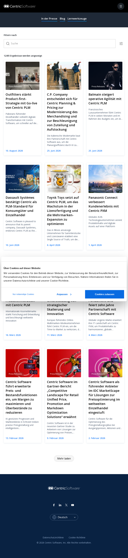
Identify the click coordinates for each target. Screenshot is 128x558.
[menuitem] (53, 537)
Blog (62, 18)
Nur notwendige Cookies (23, 294)
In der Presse (49, 18)
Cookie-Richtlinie (77, 537)
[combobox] (68, 517)
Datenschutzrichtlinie (53, 537)
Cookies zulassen (104, 294)
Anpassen (62, 294)
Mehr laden (64, 458)
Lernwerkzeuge (77, 18)
